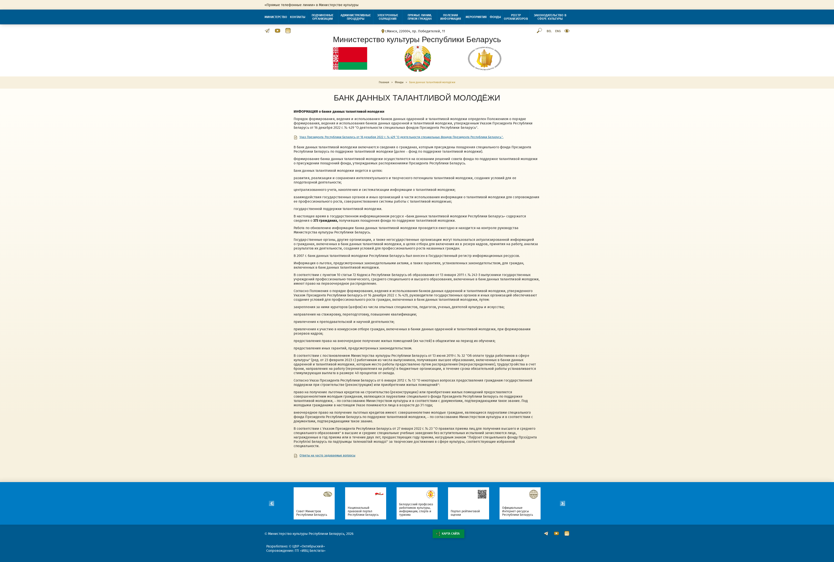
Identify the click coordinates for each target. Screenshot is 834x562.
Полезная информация (450, 17)
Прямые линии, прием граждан (420, 17)
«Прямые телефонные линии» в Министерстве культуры (312, 5)
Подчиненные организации (323, 17)
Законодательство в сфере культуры (550, 17)
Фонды (495, 17)
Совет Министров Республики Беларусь (311, 513)
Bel (549, 31)
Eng (558, 31)
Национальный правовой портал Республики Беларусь (363, 511)
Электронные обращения (387, 17)
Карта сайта (451, 534)
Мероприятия (476, 17)
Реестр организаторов (516, 17)
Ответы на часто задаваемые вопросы (327, 455)
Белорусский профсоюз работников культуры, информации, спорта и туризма (416, 509)
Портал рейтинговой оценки (465, 513)
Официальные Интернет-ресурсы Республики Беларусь (517, 511)
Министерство (276, 17)
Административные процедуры (356, 17)
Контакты (297, 17)
